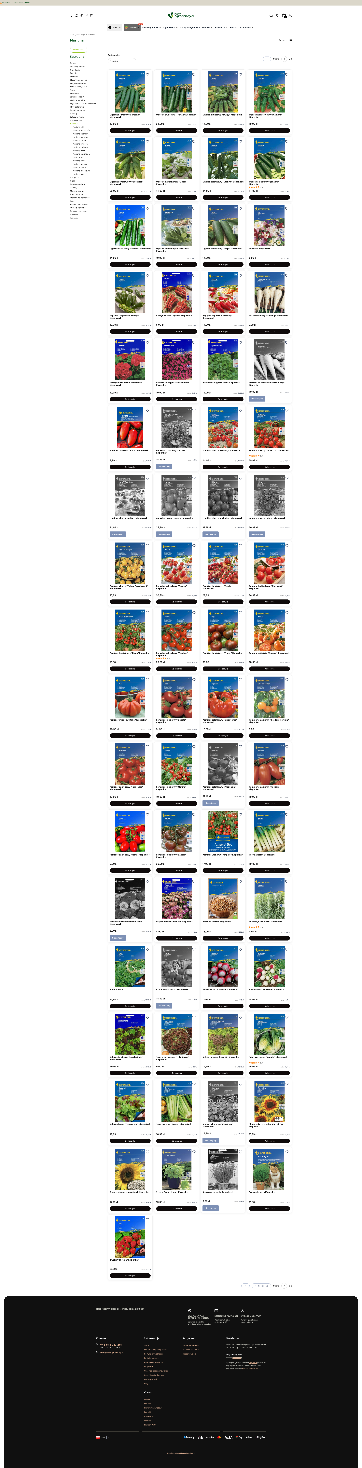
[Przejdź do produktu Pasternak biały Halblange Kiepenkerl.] (269, 292)
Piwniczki (74, 76)
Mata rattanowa (77, 191)
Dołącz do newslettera (236, 1358)
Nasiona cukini (79, 140)
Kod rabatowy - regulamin (155, 1349)
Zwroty (147, 1345)
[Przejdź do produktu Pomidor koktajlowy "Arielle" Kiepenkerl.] (223, 563)
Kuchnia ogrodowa (78, 208)
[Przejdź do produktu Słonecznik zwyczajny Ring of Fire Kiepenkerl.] (269, 1101)
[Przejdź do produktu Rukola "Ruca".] (130, 966)
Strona (276, 59)
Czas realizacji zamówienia (156, 1371)
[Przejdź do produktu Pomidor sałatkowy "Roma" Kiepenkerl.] (130, 831)
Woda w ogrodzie (77, 100)
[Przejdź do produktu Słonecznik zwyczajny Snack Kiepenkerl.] (130, 1169)
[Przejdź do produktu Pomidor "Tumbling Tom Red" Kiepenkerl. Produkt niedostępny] (176, 427)
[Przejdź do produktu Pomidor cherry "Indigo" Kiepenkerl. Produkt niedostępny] (130, 495)
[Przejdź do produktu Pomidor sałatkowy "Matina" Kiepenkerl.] (176, 764)
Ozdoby (73, 187)
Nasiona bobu (79, 157)
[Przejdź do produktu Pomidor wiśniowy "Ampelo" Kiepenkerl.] (223, 831)
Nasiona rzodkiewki (81, 171)
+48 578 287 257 (111, 1344)
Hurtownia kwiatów (153, 1408)
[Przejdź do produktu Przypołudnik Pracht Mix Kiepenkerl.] (176, 898)
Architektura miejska (79, 204)
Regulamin (148, 1366)
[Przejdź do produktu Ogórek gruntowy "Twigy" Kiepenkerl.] (223, 91)
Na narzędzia (76, 120)
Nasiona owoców (80, 144)
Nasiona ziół (79, 49)
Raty (146, 1383)
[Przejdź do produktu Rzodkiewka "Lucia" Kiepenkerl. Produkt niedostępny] (176, 966)
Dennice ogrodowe (78, 211)
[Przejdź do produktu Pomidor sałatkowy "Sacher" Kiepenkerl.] (176, 831)
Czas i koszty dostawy (154, 1375)
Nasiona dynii (79, 150)
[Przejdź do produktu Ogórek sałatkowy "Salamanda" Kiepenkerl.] (176, 225)
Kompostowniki (76, 194)
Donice (73, 63)
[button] (147, 74)
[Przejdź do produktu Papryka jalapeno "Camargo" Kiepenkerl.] (130, 292)
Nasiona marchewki (81, 154)
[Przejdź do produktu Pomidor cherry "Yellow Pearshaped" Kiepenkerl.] (130, 563)
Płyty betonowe (77, 107)
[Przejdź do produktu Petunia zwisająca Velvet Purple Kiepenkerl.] (176, 359)
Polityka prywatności (153, 1354)
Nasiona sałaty (79, 167)
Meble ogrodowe (77, 66)
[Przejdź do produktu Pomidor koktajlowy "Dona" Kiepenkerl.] (130, 630)
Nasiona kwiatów (80, 147)
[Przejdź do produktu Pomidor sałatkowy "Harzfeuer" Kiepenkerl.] (130, 764)
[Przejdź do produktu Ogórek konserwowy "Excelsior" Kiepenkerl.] (130, 158)
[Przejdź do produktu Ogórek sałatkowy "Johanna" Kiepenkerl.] (269, 158)
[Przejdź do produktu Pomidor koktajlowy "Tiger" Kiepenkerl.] (223, 630)
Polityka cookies (151, 1358)
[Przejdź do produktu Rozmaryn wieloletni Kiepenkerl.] (269, 898)
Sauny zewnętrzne (78, 86)
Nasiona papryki (80, 174)
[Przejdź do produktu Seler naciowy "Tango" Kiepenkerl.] (176, 1101)
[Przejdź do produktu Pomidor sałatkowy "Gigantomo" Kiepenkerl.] (223, 697)
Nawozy (73, 113)
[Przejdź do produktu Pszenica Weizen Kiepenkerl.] (223, 898)
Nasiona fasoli (79, 161)
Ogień (72, 181)
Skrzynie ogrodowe (78, 80)
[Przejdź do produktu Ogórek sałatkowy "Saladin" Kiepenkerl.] (130, 225)
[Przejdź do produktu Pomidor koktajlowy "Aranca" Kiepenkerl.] (176, 563)
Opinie (147, 1399)
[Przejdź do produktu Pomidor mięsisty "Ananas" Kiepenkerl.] (269, 630)
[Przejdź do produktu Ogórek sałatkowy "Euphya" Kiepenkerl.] (223, 158)
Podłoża (73, 73)
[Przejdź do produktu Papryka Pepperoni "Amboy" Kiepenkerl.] (223, 292)
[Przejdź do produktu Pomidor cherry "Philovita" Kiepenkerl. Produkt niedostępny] (223, 495)
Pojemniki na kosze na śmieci (83, 103)
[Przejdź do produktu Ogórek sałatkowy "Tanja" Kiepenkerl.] (223, 225)
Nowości (74, 214)
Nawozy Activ (150, 1425)
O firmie (147, 1420)
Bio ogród (74, 93)
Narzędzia (74, 177)
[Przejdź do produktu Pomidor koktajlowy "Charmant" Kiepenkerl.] (269, 563)
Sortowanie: (114, 55)
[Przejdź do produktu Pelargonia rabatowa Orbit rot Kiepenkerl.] (130, 359)
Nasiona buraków (80, 137)
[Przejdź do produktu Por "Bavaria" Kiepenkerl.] (269, 831)
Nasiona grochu (80, 164)
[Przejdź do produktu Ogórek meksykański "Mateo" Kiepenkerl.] (176, 158)
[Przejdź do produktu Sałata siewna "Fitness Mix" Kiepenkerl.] (130, 1101)
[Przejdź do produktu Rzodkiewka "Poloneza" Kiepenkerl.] (223, 966)
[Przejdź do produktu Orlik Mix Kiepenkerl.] (269, 225)
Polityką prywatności (250, 1368)
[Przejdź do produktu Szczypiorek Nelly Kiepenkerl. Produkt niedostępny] (223, 1169)
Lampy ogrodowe (77, 184)
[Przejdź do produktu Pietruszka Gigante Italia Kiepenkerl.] (223, 359)
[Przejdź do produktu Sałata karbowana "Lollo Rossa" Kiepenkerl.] (176, 1034)
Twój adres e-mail (234, 1355)
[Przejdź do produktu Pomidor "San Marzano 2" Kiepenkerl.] (130, 427)
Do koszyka (130, 130)
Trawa (72, 90)
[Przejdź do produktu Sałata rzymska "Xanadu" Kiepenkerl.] (269, 1034)
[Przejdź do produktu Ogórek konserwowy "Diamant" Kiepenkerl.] (269, 91)
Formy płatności (151, 1379)
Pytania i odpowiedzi (153, 1362)
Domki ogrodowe (77, 110)
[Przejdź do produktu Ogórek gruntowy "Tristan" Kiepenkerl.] (176, 91)
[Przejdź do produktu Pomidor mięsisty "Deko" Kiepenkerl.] (130, 697)
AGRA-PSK (149, 1416)
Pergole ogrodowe (78, 83)
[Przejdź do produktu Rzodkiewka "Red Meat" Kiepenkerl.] (269, 966)
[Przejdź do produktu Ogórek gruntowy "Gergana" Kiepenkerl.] (130, 91)
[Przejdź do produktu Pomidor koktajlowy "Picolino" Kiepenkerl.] (176, 630)
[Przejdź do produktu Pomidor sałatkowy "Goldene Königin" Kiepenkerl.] (269, 697)
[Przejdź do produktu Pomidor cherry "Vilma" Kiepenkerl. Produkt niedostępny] (269, 495)
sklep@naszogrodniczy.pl (111, 1352)
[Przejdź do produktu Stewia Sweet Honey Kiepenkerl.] (176, 1169)
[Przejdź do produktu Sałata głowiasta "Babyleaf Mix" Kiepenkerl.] (130, 1034)
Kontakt (147, 1403)
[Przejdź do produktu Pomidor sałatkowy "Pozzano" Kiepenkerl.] (269, 764)
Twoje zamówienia (191, 1345)
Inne (72, 201)
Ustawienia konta (191, 1349)
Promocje (74, 218)
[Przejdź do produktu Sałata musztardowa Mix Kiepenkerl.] (223, 1034)
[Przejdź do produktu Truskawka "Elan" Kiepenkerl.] (130, 1236)
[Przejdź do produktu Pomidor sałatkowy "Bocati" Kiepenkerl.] (176, 697)
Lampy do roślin (77, 97)
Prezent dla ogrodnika (80, 198)
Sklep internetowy (180, 1453)
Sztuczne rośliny (77, 117)
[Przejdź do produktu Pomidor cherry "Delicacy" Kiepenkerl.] (223, 427)
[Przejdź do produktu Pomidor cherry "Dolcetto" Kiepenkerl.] (269, 427)
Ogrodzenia (75, 70)
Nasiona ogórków (80, 134)
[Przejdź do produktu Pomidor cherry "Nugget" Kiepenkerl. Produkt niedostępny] (176, 495)
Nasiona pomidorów (81, 130)
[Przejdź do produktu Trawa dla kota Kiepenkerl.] (269, 1169)
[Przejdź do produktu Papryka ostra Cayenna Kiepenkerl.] (176, 292)
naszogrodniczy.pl (77, 34)
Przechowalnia (189, 1354)
